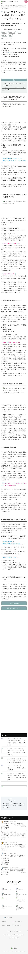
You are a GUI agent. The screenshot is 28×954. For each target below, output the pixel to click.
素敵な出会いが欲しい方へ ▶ (14, 608)
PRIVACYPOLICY (5, 925)
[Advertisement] (14, 670)
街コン (9, 52)
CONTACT (17, 925)
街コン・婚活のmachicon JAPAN (8, 5)
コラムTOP (19, 5)
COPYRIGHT (18, 921)
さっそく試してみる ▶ (14, 603)
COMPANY (3, 921)
